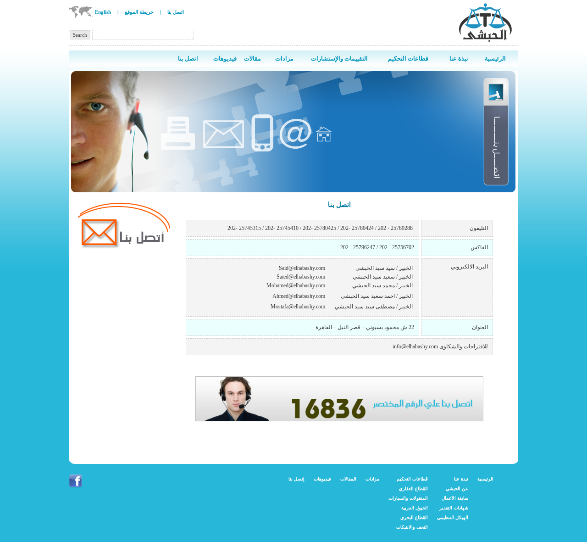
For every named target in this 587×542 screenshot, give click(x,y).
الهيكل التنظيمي (452, 517)
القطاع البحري (414, 517)
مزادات (372, 478)
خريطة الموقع (139, 12)
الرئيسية (485, 478)
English (103, 12)
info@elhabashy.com (415, 346)
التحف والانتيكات (412, 527)
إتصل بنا (296, 478)
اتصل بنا (175, 12)
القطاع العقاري (413, 488)
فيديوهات (322, 478)
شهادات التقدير (453, 507)
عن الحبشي (457, 488)
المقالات (348, 478)
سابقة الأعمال (455, 498)
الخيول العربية (414, 507)
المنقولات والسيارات (408, 498)
